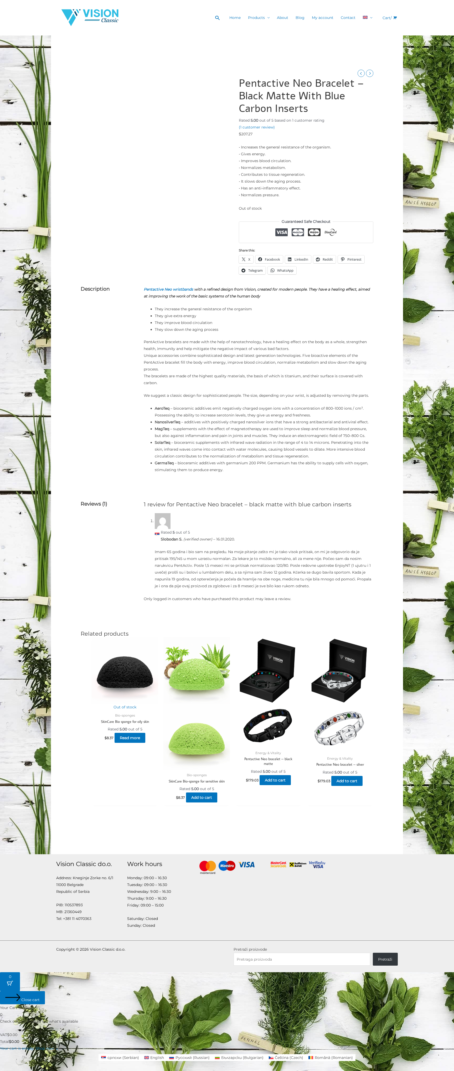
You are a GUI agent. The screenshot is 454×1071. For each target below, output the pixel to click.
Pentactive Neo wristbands (168, 289)
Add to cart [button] (201, 797)
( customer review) (257, 127)
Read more (130, 737)
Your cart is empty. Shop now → (29, 1048)
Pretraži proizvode (250, 949)
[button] (217, 18)
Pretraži (385, 959)
